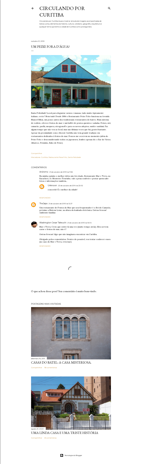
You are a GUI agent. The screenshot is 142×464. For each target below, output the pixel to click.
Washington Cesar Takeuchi (52, 222)
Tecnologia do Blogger (73, 455)
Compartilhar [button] (36, 153)
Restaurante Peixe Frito (58, 157)
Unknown (52, 185)
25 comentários (50, 438)
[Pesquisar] (109, 7)
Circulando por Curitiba (62, 11)
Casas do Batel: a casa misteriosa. (61, 362)
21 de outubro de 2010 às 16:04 (79, 223)
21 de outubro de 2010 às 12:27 (60, 204)
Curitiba (44, 157)
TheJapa (43, 203)
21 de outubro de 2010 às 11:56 (61, 172)
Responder (44, 198)
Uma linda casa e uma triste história (64, 433)
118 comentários (50, 367)
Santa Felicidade (74, 157)
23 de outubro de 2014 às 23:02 (70, 185)
